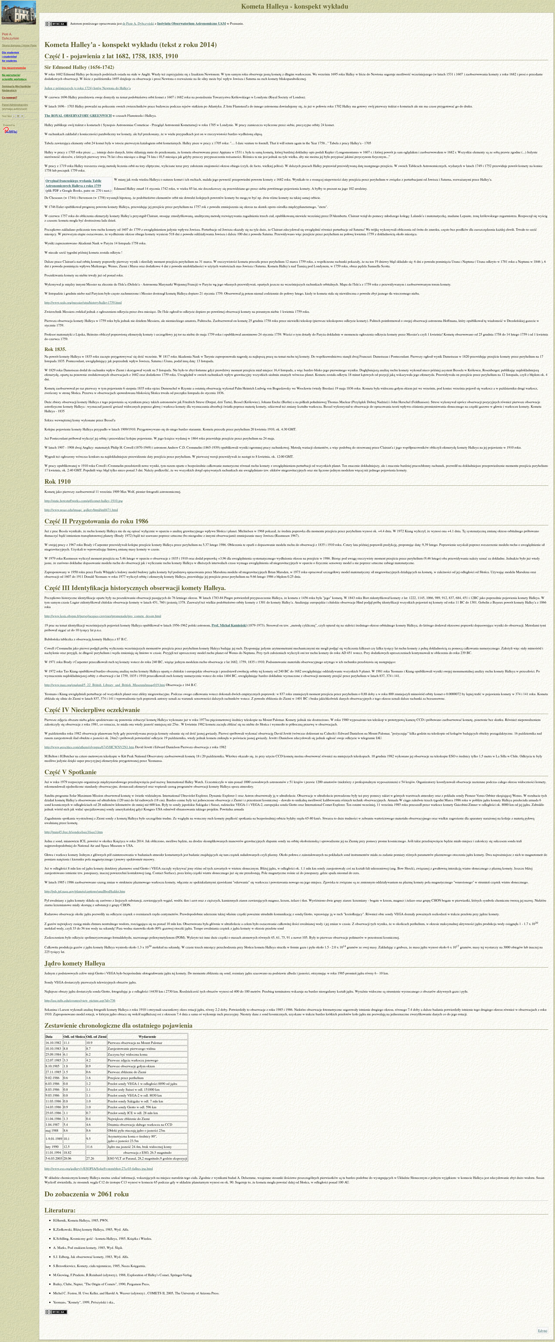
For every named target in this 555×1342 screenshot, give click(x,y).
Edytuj (542, 1330)
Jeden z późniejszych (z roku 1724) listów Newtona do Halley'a (87, 88)
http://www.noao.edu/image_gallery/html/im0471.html (81, 509)
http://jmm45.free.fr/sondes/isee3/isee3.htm (73, 831)
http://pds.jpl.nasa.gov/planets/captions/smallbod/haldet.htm (84, 891)
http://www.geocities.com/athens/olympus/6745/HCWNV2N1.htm (89, 747)
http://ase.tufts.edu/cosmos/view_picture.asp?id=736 (79, 1000)
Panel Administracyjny (15, 104)
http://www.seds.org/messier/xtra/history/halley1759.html (83, 302)
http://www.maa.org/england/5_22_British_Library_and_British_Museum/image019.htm (104, 684)
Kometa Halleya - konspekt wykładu (294, 6)
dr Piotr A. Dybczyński (138, 23)
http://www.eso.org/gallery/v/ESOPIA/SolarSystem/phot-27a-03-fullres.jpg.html (98, 1168)
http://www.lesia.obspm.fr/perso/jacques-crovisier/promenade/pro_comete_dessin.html (102, 615)
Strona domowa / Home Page (19, 45)
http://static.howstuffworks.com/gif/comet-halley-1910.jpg (83, 500)
